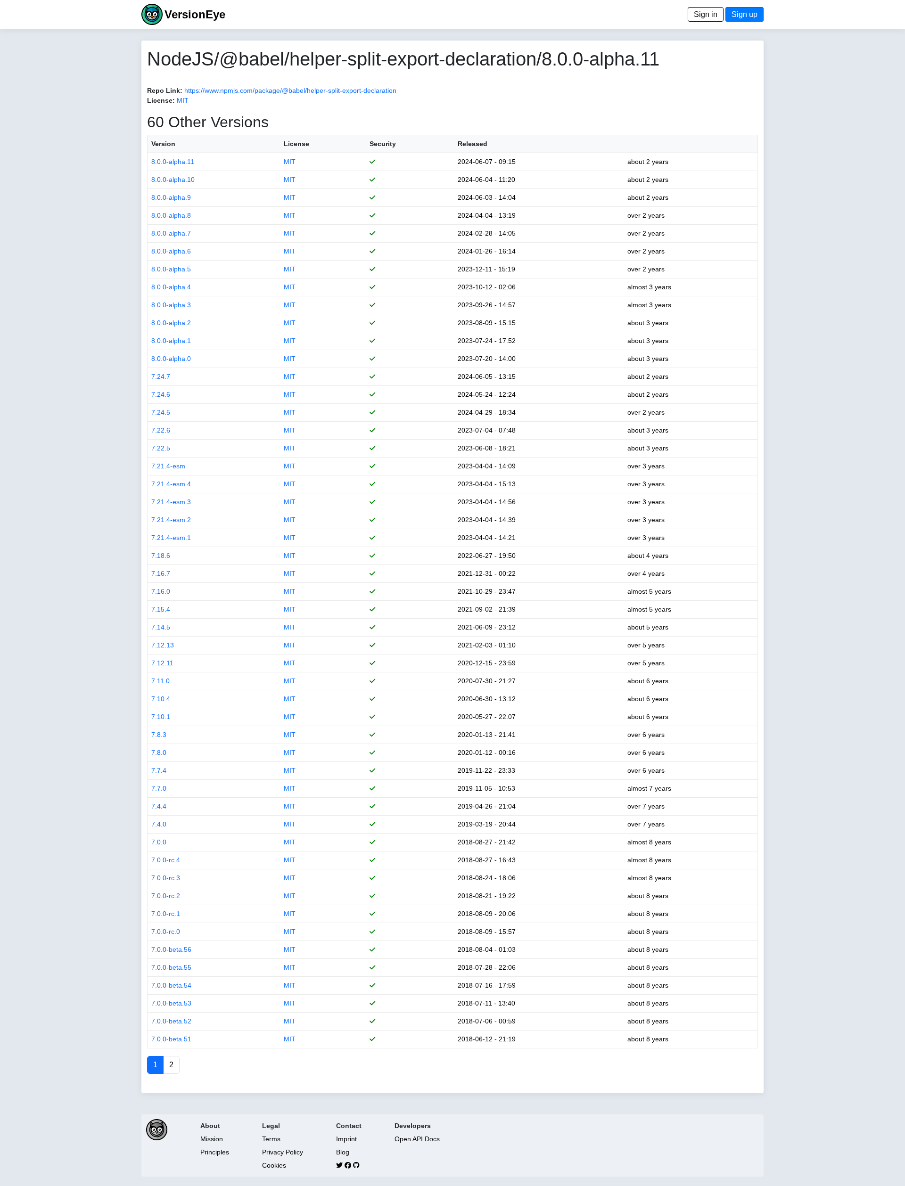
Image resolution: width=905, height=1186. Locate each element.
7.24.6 (160, 394)
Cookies (274, 1165)
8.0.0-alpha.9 (171, 197)
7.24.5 (160, 412)
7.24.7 (160, 376)
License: (161, 100)
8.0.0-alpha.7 (171, 233)
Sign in (705, 14)
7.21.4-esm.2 (171, 519)
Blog (342, 1152)
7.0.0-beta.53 (171, 1003)
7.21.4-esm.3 (171, 502)
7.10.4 (160, 699)
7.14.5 (160, 627)
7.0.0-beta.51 (171, 1039)
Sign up (744, 14)
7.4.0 (158, 824)
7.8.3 (158, 734)
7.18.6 (160, 555)
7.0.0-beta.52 (171, 1021)
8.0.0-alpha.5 (171, 269)
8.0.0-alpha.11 (172, 161)
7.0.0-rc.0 (165, 931)
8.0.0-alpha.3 (171, 305)
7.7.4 (158, 770)
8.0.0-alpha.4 (171, 287)
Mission (211, 1139)
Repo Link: (164, 90)
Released (472, 143)
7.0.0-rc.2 (165, 896)
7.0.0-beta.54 (171, 985)
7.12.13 (162, 645)
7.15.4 (160, 609)
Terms (271, 1139)
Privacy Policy (282, 1152)
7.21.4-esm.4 (171, 484)
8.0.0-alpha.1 (171, 340)
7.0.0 (158, 842)
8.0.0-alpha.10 (173, 179)
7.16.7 (160, 573)
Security (383, 143)
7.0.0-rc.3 (165, 878)
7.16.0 (160, 591)
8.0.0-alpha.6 (171, 251)
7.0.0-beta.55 (171, 967)
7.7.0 (158, 788)
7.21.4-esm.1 (171, 537)
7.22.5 (160, 448)
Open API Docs (417, 1139)
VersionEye (195, 14)
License (296, 143)
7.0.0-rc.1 (165, 913)
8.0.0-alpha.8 (171, 215)
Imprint (346, 1139)
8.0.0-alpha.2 (171, 323)
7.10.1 (160, 716)
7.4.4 (158, 806)
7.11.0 (160, 681)
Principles (214, 1152)
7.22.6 (160, 430)
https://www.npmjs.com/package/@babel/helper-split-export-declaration (290, 90)
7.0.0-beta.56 (171, 949)
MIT (183, 100)
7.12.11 (162, 663)
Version (163, 143)
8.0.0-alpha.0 (171, 358)
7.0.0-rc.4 (165, 860)
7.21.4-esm (168, 466)
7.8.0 (158, 752)
